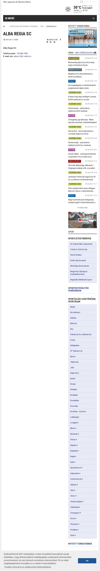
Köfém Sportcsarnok (78, 260)
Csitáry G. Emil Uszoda (78, 249)
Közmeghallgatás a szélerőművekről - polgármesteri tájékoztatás (82, 86)
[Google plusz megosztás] (51, 42)
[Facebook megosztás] (60, 40)
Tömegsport (74, 513)
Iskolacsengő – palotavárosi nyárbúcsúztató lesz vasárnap (79, 143)
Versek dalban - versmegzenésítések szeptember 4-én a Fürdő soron (82, 155)
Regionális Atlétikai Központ (81, 279)
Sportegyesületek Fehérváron (78, 289)
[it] (93, 2)
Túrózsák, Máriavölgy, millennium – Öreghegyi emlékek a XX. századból (81, 166)
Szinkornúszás (76, 479)
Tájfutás (73, 485)
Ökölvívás (74, 434)
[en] (84, 2)
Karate (72, 378)
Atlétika (73, 318)
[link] (82, 38)
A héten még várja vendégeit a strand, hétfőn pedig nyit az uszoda (82, 98)
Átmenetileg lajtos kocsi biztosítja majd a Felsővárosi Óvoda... (81, 63)
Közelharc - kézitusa (78, 411)
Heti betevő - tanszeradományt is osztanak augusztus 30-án (80, 132)
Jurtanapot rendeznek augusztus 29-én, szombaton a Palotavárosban (82, 178)
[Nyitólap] (4, 26)
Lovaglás (73, 423)
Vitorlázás (74, 524)
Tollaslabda (74, 507)
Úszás (72, 518)
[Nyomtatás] (54, 42)
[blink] (96, 2)
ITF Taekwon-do (76, 351)
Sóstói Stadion (76, 255)
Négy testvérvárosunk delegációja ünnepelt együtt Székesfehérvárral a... (82, 201)
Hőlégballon (74, 345)
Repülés (73, 445)
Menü (10, 18)
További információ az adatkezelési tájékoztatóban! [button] (27, 567)
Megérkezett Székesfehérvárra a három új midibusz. (80, 75)
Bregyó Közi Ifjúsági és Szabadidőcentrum (78, 272)
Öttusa (73, 439)
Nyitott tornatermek (80, 543)
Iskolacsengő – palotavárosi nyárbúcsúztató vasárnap (79, 109)
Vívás (72, 535)
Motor (72, 428)
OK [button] (87, 561)
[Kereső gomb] (93, 18)
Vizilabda (73, 530)
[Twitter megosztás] (47, 42)
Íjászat (72, 356)
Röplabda (73, 451)
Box (71, 329)
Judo (72, 367)
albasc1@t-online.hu (22, 56)
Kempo (73, 384)
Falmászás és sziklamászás (81, 334)
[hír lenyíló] (95, 52)
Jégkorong (74, 362)
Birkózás (73, 323)
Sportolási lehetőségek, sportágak (24, 26)
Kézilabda (74, 395)
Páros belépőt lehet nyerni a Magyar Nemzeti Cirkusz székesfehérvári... (81, 189)
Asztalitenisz (75, 312)
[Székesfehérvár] (27, 9)
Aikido (72, 307)
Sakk (72, 462)
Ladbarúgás (74, 417)
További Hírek (82, 208)
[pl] (87, 2)
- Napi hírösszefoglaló (85, 53)
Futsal (72, 340)
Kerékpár (73, 389)
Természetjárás (76, 501)
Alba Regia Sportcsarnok (79, 266)
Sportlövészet (75, 468)
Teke (42, 26)
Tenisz (72, 496)
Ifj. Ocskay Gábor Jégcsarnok (81, 244)
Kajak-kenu (74, 373)
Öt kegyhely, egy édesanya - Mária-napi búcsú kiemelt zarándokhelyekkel (82, 121)
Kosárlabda (74, 400)
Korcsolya (74, 406)
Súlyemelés (74, 473)
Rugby (72, 456)
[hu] (82, 2)
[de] (90, 2)
